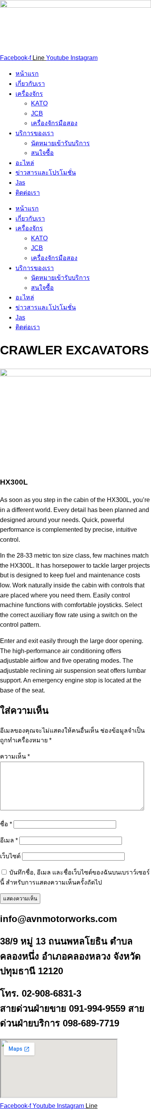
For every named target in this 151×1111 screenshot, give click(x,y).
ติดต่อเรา (27, 192)
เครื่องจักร (29, 93)
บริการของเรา (34, 133)
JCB (37, 113)
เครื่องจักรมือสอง (54, 123)
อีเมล (9, 840)
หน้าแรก (27, 73)
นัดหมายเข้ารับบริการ (60, 143)
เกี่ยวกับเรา (30, 83)
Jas (20, 182)
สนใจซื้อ (42, 153)
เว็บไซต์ (10, 856)
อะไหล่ (24, 163)
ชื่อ (6, 824)
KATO (39, 103)
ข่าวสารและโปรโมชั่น (45, 172)
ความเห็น (15, 756)
